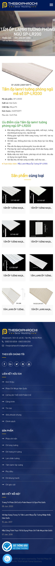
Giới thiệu (10, 382)
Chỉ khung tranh (12, 478)
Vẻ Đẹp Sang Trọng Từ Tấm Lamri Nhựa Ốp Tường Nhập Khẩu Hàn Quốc (26, 516)
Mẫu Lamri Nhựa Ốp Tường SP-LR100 (32, 163)
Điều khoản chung (13, 414)
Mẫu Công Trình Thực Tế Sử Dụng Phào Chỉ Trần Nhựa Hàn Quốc (27, 530)
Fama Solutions (35, 561)
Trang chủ (6, 38)
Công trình (10, 401)
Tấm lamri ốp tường (22, 38)
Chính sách (10, 421)
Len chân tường (12, 458)
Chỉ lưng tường (12, 445)
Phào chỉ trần (11, 438)
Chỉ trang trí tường (14, 451)
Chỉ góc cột (10, 484)
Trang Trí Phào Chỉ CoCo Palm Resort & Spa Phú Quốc (24, 502)
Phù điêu (9, 471)
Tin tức (9, 408)
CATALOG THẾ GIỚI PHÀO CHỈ (18, 395)
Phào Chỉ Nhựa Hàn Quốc (16, 388)
